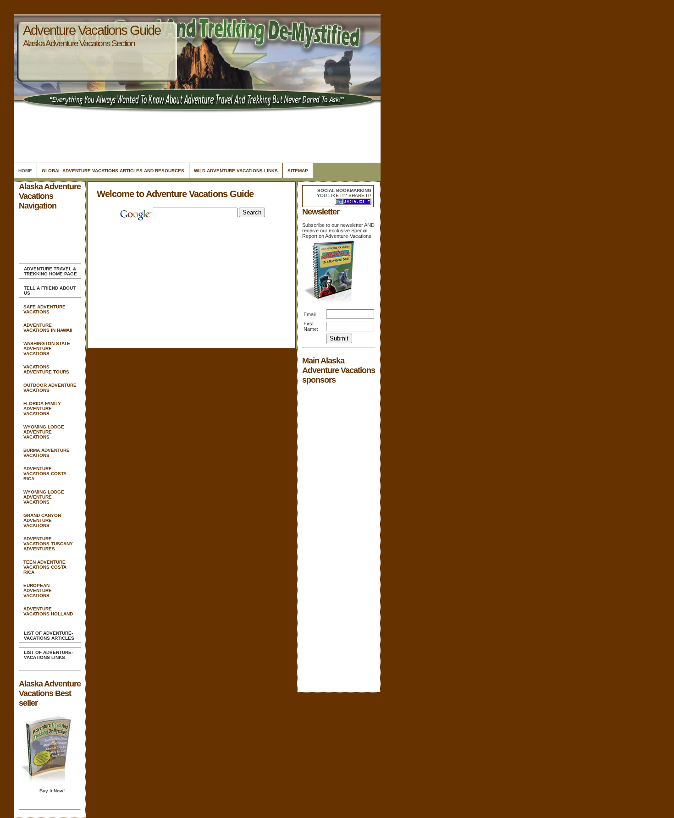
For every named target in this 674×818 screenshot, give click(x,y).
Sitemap (297, 170)
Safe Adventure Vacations (44, 309)
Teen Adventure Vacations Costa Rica (44, 567)
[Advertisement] (196, 135)
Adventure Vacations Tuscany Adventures (48, 543)
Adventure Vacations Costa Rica (44, 473)
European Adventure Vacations (37, 590)
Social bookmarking (344, 190)
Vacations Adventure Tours (46, 369)
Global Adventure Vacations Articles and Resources (113, 170)
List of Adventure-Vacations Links (48, 655)
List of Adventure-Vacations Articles (49, 636)
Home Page (50, 271)
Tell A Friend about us (50, 290)
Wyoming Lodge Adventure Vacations (43, 431)
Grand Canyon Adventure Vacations (42, 520)
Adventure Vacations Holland (48, 611)
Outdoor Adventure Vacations (50, 388)
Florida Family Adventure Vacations (42, 408)
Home (25, 170)
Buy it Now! (52, 790)
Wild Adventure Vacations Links (236, 170)
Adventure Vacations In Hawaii (47, 328)
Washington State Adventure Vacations (46, 348)
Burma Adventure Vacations (46, 453)
